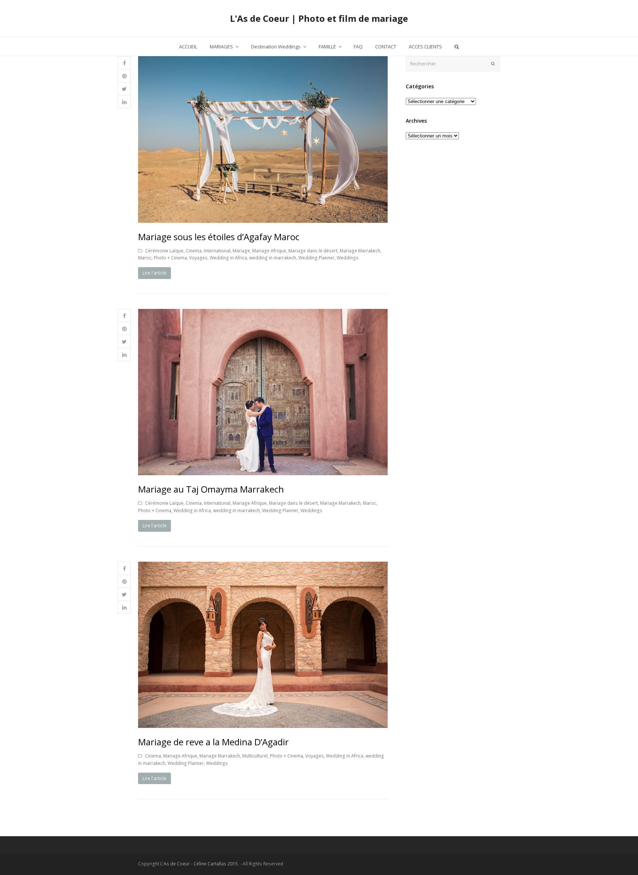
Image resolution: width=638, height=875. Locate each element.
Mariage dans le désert (312, 251)
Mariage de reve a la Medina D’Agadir (213, 742)
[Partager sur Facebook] (124, 63)
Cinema (194, 251)
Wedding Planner (316, 258)
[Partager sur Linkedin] (124, 101)
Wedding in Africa (228, 258)
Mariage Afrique (269, 251)
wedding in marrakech (272, 258)
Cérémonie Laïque (164, 251)
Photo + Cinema (170, 258)
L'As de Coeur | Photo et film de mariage (319, 18)
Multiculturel (255, 756)
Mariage (241, 251)
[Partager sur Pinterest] (124, 75)
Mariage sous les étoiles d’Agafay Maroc (218, 237)
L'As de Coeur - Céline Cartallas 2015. (199, 864)
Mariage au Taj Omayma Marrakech (211, 489)
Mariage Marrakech (360, 251)
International (217, 251)
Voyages (198, 258)
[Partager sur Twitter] (124, 88)
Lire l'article (155, 273)
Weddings (348, 258)
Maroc (144, 258)
